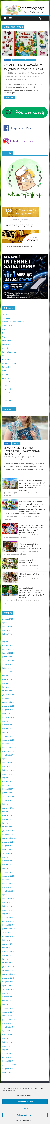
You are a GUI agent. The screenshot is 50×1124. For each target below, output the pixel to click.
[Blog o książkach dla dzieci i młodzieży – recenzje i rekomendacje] (5, 18)
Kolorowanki (7, 340)
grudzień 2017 (8, 1012)
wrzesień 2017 (8, 1023)
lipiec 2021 (6, 849)
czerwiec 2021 (8, 853)
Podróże (5, 359)
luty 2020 (6, 914)
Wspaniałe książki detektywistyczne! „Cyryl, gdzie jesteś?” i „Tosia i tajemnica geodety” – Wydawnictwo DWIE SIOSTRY (31, 593)
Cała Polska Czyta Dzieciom (13, 321)
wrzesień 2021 (8, 842)
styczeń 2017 (7, 1053)
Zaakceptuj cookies (25, 1101)
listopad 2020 (7, 880)
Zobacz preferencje (25, 1115)
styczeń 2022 (7, 827)
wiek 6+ (32, 60)
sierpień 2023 (7, 755)
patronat (25, 79)
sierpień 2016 (7, 1068)
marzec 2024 (7, 728)
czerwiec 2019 (8, 944)
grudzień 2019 (8, 921)
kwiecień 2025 (8, 679)
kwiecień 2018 (8, 997)
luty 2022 (6, 823)
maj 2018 (6, 993)
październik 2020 (9, 883)
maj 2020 (6, 902)
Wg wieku (6, 378)
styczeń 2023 (7, 781)
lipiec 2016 (6, 1072)
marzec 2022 (7, 819)
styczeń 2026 (7, 645)
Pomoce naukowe (9, 363)
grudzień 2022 (8, 785)
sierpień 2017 (7, 1027)
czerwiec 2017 (8, 1034)
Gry (3, 337)
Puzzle (4, 371)
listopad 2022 (7, 789)
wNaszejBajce (21, 73)
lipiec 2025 (6, 668)
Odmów (25, 1108)
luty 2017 (6, 1050)
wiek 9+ (8, 400)
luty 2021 (6, 868)
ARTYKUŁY (6, 314)
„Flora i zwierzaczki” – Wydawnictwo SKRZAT (24, 66)
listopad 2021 (7, 834)
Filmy (4, 333)
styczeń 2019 (7, 963)
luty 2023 (6, 777)
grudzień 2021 (8, 830)
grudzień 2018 (8, 966)
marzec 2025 (7, 683)
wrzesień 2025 (8, 660)
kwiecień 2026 (8, 634)
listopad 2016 (7, 1061)
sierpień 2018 (7, 982)
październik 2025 (9, 657)
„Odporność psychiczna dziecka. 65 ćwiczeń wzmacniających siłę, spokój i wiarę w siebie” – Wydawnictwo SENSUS (32, 529)
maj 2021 (6, 857)
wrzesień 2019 (8, 932)
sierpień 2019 (7, 936)
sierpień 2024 (7, 709)
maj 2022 (6, 811)
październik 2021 (9, 838)
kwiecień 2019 (8, 951)
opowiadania (16, 79)
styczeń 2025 (7, 691)
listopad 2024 (7, 698)
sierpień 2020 (7, 891)
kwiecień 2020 (8, 906)
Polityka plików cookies (23, 1121)
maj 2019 (6, 948)
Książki (7, 60)
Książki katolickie (9, 352)
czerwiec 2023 (8, 762)
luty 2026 (6, 641)
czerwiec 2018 (8, 989)
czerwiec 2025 (8, 672)
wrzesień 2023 (8, 751)
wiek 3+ (24, 60)
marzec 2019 (7, 955)
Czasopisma (7, 325)
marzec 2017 (7, 1046)
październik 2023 (9, 747)
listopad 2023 (7, 743)
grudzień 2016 (8, 1057)
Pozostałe (6, 367)
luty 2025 (6, 687)
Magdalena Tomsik (30, 76)
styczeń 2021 (7, 872)
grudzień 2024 (8, 694)
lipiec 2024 (6, 713)
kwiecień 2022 (8, 815)
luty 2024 (6, 732)
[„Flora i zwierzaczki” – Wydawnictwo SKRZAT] (25, 32)
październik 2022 (9, 793)
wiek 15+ (8, 389)
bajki (21, 76)
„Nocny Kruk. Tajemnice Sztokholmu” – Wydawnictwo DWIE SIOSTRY (22, 451)
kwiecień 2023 (8, 770)
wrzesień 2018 (8, 978)
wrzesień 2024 (8, 706)
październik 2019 (9, 929)
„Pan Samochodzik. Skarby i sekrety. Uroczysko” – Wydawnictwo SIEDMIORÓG (30, 546)
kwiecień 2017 (8, 1042)
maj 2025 (6, 675)
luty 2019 (6, 959)
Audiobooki (6, 318)
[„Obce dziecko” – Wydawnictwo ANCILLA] (10, 573)
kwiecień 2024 (8, 725)
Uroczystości (7, 374)
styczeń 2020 (7, 917)
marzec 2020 (7, 910)
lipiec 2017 (6, 1031)
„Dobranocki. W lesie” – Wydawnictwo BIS (28, 561)
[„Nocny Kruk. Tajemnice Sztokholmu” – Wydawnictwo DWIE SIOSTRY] (25, 417)
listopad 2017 (7, 1016)
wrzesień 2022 (8, 796)
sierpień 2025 (7, 664)
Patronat (16, 60)
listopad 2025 (7, 653)
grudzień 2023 (8, 740)
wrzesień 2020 (8, 887)
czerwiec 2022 (8, 808)
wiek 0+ (8, 381)
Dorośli (5, 329)
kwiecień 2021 (8, 861)
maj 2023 (6, 766)
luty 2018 (6, 1004)
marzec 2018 (7, 1000)
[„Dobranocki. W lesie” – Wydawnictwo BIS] (10, 559)
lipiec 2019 (6, 940)
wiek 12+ (8, 385)
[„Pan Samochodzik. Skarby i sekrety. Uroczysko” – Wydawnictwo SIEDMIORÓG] (10, 543)
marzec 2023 (7, 774)
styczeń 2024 (7, 736)
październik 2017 (9, 1019)
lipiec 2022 (6, 804)
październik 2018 (9, 974)
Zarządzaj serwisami (24, 1095)
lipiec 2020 (6, 895)
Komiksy (5, 344)
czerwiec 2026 (8, 626)
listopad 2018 (7, 970)
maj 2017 (6, 1038)
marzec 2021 (7, 864)
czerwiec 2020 (8, 898)
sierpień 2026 (7, 619)
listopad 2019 (7, 925)
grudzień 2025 (8, 649)
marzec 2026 (7, 638)
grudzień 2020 (8, 876)
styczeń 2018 (7, 1008)
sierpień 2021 (7, 845)
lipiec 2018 (6, 985)
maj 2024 (6, 721)
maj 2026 (6, 630)
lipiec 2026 (6, 623)
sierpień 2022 (7, 800)
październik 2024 (9, 702)
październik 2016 (9, 1065)
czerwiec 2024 (8, 717)
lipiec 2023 (6, 759)
